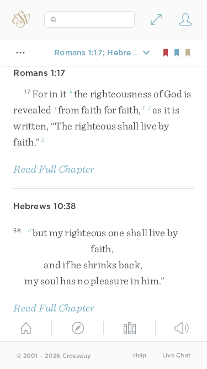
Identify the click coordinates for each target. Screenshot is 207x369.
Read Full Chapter (53, 169)
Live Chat (176, 355)
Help (140, 355)
